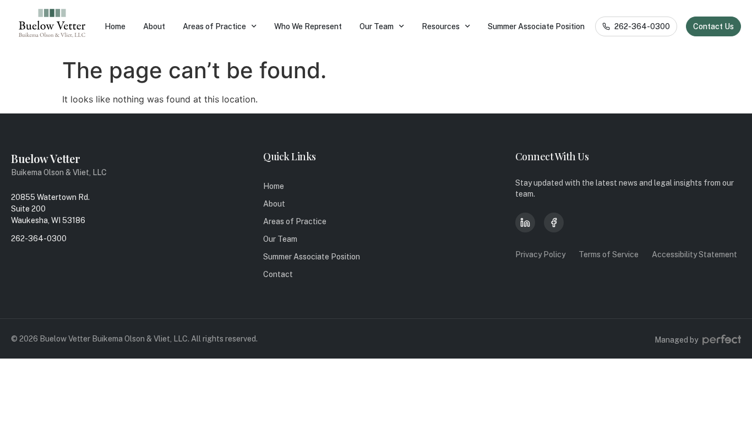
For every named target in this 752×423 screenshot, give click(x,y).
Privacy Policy (540, 254)
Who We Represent (308, 26)
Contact (278, 274)
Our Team (376, 26)
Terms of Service (609, 254)
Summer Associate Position (536, 26)
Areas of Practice (214, 26)
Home (115, 26)
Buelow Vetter (45, 158)
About (154, 26)
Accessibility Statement (694, 254)
